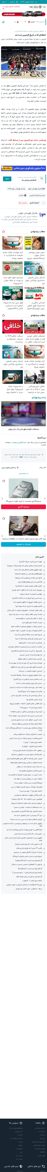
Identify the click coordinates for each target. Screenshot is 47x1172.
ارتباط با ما (41, 1131)
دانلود (7, 179)
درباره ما (42, 1138)
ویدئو (20, 1142)
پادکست (19, 1135)
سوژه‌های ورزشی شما (15, 1128)
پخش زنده (19, 1159)
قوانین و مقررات (17, 442)
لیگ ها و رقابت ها (16, 1138)
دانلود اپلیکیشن (40, 1128)
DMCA (42, 1152)
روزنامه (20, 1145)
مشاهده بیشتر (23, 474)
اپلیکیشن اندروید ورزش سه (11, 6)
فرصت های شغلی (39, 1145)
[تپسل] (2, 167)
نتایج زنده (19, 1149)
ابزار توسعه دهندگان (38, 1142)
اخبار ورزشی (18, 1131)
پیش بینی (19, 1155)
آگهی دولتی (41, 1155)
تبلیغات (42, 1135)
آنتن (21, 1152)
